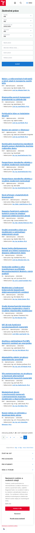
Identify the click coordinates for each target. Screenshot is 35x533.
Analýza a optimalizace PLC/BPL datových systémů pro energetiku (17, 342)
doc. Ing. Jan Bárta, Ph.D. (19, 241)
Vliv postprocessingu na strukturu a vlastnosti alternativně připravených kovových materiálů (17, 375)
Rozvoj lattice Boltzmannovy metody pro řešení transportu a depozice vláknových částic (16, 250)
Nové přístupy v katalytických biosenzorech (15, 196)
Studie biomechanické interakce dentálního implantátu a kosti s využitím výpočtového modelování (17, 308)
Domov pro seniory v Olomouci (15, 130)
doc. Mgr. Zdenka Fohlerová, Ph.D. (22, 223)
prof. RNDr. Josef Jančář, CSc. (20, 334)
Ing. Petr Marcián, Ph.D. (19, 318)
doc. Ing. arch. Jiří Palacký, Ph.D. (21, 366)
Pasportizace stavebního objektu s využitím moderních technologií (17, 163)
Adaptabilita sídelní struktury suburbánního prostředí (15, 358)
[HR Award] (4, 529)
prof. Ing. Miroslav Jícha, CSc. (21, 260)
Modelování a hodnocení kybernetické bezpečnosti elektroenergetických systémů (15, 289)
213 (21, 437)
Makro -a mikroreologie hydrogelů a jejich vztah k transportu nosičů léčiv (17, 80)
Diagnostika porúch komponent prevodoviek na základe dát (16, 98)
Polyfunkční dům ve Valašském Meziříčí (15, 114)
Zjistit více (8, 503)
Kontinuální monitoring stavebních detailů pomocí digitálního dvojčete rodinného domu (17, 146)
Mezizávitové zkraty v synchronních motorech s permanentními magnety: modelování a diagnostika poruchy (17, 395)
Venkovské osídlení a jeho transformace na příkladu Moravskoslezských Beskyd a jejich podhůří (17, 270)
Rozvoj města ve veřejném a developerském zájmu (14, 414)
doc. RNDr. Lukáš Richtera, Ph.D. (22, 204)
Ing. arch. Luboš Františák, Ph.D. (22, 280)
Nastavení (17, 513)
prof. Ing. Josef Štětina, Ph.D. (20, 106)
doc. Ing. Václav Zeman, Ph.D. (21, 299)
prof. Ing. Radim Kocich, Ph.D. (21, 385)
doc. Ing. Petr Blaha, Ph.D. (20, 406)
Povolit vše (17, 508)
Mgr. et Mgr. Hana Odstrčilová (24, 447)
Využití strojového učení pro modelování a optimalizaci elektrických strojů (14, 231)
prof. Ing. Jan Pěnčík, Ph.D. (20, 123)
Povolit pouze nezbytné (17, 518)
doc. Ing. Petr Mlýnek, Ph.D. (20, 350)
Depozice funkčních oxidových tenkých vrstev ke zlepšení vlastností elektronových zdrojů (16, 213)
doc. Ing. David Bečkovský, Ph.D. (22, 155)
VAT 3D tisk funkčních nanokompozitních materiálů (15, 325)
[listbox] (17, 15)
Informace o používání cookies (10, 525)
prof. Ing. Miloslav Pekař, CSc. (21, 90)
